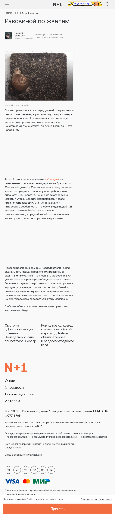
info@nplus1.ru (35, 454)
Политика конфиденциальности (96, 499)
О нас (10, 381)
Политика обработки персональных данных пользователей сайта (40, 490)
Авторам (12, 401)
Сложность (15, 387)
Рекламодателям (19, 394)
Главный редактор (24, 38)
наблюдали (52, 179)
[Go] (7, 4)
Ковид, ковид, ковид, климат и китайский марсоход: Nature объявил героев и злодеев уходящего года (57, 335)
